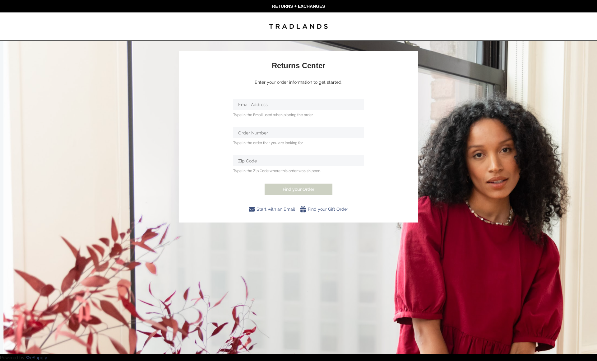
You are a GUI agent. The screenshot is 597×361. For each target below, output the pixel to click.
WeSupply (36, 357)
